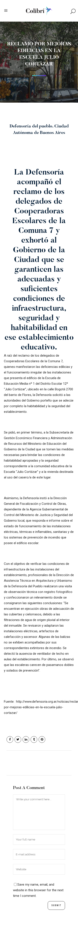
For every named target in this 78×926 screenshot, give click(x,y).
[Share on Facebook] (9, 739)
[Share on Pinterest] (42, 739)
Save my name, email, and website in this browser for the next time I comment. (38, 890)
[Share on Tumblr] (34, 739)
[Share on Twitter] (18, 739)
